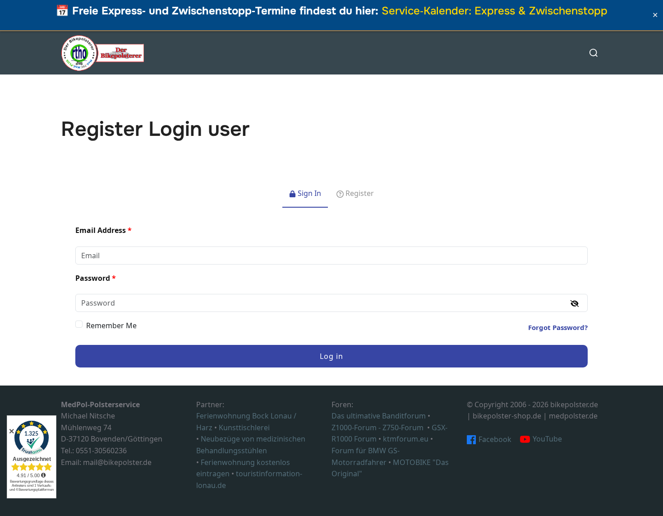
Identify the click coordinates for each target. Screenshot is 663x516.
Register (359, 193)
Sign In (308, 193)
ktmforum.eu (405, 439)
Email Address (103, 230)
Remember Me (111, 325)
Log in (331, 356)
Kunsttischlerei (244, 427)
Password (95, 278)
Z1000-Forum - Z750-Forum (378, 427)
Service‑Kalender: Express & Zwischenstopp (495, 11)
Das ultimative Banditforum (379, 416)
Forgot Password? (558, 327)
